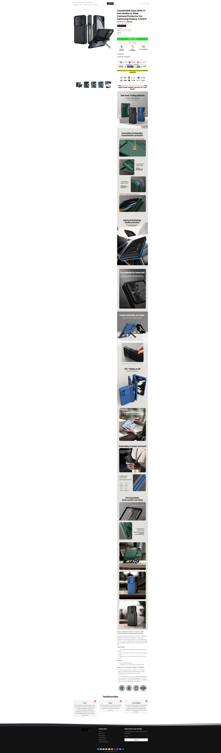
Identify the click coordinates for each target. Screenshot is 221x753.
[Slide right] (113, 84)
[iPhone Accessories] (132, 688)
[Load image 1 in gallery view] (79, 84)
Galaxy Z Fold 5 (121, 25)
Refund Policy (102, 733)
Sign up (136, 739)
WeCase (108, 751)
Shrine (116, 751)
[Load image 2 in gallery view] (86, 84)
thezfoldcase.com (122, 675)
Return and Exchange (103, 741)
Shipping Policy (102, 739)
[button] (142, 3)
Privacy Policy (102, 735)
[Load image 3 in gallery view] (93, 84)
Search (100, 731)
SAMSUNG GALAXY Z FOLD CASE (133, 86)
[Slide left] (74, 84)
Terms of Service (102, 737)
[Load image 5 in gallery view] (108, 84)
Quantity (119, 32)
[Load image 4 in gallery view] (101, 84)
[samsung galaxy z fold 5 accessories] (132, 540)
